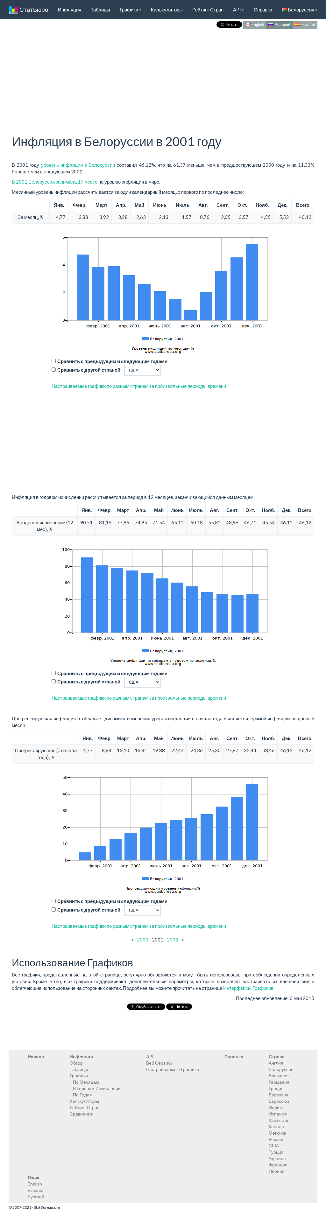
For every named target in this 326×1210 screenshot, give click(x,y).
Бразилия (279, 1075)
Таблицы (100, 9)
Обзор (76, 1063)
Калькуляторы (167, 9)
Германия (279, 1082)
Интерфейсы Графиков (248, 988)
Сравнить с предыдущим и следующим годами (112, 361)
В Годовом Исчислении (97, 1088)
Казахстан (279, 1120)
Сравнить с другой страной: (89, 370)
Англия (276, 1063)
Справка (263, 9)
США (274, 1145)
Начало (36, 1056)
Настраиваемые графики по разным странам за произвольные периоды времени (139, 386)
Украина (277, 1158)
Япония (277, 1171)
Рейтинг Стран (207, 9)
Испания (278, 1113)
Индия (275, 1107)
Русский (281, 24)
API (237, 9)
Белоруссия (300, 9)
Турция (276, 1152)
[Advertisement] (163, 75)
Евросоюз (279, 1101)
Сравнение (81, 1113)
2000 (142, 939)
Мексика (277, 1133)
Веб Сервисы (160, 1063)
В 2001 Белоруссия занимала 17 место (54, 182)
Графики (129, 9)
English (257, 24)
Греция (276, 1088)
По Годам (83, 1094)
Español (307, 24)
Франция (278, 1164)
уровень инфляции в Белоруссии (78, 165)
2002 (172, 939)
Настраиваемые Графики (172, 1069)
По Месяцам (86, 1082)
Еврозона (278, 1094)
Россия (276, 1139)
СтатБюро (33, 9)
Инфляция (69, 9)
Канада (276, 1126)
